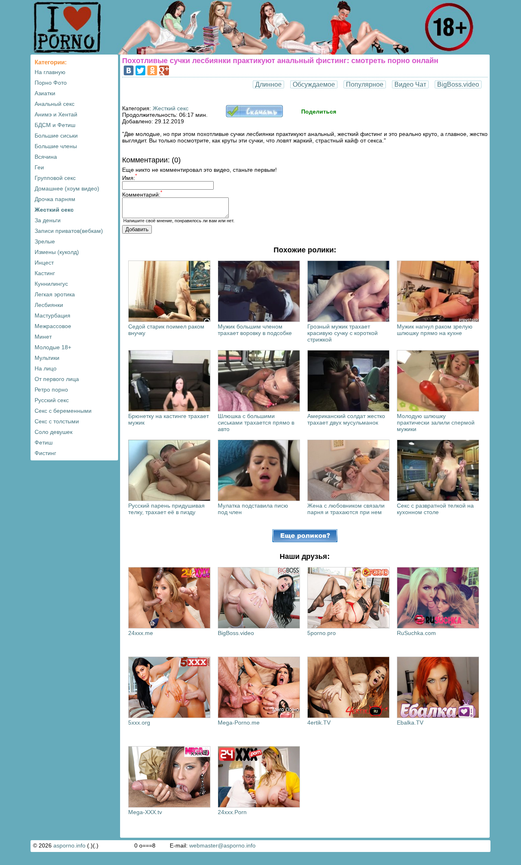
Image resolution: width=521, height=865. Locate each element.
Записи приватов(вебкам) (69, 231)
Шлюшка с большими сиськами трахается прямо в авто (256, 422)
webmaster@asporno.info (222, 845)
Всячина (46, 156)
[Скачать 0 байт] (254, 115)
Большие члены (56, 146)
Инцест (44, 262)
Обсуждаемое (314, 84)
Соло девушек (53, 432)
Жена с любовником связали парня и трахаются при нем (346, 508)
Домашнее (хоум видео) (67, 188)
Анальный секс (54, 104)
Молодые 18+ (53, 347)
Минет (43, 336)
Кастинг (45, 273)
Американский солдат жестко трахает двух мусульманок (346, 419)
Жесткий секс (54, 209)
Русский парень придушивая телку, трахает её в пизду (166, 508)
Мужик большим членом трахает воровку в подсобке (255, 329)
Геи (39, 167)
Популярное (364, 84)
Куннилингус (51, 283)
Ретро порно (51, 389)
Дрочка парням (55, 199)
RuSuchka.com (416, 633)
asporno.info (69, 845)
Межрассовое (53, 326)
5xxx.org (139, 722)
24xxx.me (140, 633)
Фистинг (45, 453)
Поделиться (318, 111)
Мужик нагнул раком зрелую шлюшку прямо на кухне (435, 329)
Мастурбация (52, 315)
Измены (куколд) (57, 252)
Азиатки (45, 93)
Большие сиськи (56, 135)
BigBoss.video (458, 84)
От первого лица (57, 379)
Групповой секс (55, 178)
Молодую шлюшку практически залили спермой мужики (436, 422)
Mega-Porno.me (239, 722)
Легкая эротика (55, 294)
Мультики (47, 358)
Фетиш (44, 442)
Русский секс (52, 400)
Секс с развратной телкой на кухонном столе (435, 508)
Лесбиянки (49, 305)
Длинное (268, 84)
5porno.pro (321, 633)
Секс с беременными (63, 410)
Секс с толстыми (57, 421)
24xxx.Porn (232, 812)
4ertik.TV (319, 722)
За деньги (48, 220)
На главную (50, 72)
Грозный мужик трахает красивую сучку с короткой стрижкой (342, 333)
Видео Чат (410, 84)
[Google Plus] (164, 70)
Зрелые (45, 241)
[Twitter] (140, 70)
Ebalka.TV (410, 722)
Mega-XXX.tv (145, 812)
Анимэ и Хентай (56, 114)
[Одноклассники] (152, 70)
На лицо (46, 368)
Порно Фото (51, 82)
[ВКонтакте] (129, 70)
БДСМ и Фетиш (55, 125)
